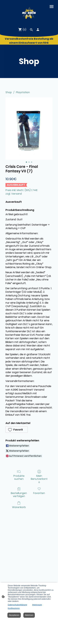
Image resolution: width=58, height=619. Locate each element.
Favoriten (39, 493)
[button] (16, 429)
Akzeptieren (14, 615)
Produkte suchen (18, 477)
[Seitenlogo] (29, 12)
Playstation (23, 92)
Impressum (37, 605)
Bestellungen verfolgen (19, 494)
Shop (8, 92)
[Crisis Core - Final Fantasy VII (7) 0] (29, 128)
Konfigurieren (14, 608)
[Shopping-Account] (38, 29)
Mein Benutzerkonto (39, 479)
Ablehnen (29, 615)
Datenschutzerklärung (17, 605)
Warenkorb (19, 507)
